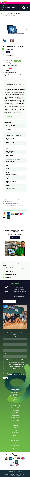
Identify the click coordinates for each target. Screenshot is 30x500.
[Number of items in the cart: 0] (23, 7)
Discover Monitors (15, 420)
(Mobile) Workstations (16, 369)
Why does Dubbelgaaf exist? (15, 442)
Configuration (15, 432)
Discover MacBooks (15, 410)
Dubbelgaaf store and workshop (16, 362)
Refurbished (5, 75)
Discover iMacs (15, 412)
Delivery (15, 394)
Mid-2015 (23, 74)
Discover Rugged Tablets (15, 414)
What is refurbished (15, 407)
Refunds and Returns (15, 395)
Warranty (15, 397)
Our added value (15, 445)
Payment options (15, 392)
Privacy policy (15, 474)
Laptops (10, 72)
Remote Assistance (15, 400)
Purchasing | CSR (15, 427)
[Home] (8, 7)
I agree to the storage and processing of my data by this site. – (16, 373)
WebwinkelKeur (22, 474)
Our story (15, 443)
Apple (7, 74)
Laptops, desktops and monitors (16, 364)
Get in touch (14, 237)
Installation (15, 434)
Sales (15, 429)
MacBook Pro (17, 74)
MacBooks (14, 72)
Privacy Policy (20, 374)
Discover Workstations (15, 419)
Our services (15, 447)
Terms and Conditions (8, 474)
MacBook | (11, 74)
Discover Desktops (15, 417)
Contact (15, 448)
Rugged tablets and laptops (16, 366)
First (15, 336)
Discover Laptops (15, 415)
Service (15, 430)
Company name (6, 347)
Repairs (15, 435)
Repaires (15, 399)
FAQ (15, 390)
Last (15, 341)
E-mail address (7, 354)
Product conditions (15, 409)
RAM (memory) (9, 49)
